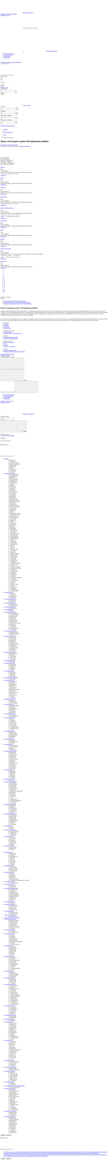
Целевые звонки (8, 332)
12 (4, 282)
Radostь (2, 239)
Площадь (3, 111)
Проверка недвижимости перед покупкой (14, 351)
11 (4, 281)
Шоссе (2, 86)
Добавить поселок (5, 15)
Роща (2, 230)
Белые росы (4, 196)
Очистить (25, 105)
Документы (6, 326)
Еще (29, 105)
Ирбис (2, 178)
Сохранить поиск (5, 62)
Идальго (3, 167)
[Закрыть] (1, 415)
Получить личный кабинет (7, 435)
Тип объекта (4, 76)
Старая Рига (4, 220)
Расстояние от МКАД (6, 115)
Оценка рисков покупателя (7, 354)
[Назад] (12, 375)
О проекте (6, 324)
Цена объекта (4, 89)
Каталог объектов (8, 132)
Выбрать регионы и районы (8, 125)
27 (4, 290)
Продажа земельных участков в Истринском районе (17, 302)
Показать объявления (25, 146)
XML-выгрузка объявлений (11, 338)
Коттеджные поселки (9, 53)
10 (4, 280)
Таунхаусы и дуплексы (9, 346)
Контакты (6, 325)
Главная (6, 129)
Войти (24, 431)
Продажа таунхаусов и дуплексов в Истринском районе (18, 303)
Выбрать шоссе (4, 87)
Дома (5, 135)
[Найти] (26, 387)
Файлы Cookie (7, 328)
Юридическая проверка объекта (9, 14)
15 (4, 286)
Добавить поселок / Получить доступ (13, 333)
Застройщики (7, 56)
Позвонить (3, 175)
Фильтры (12, 62)
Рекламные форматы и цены (11, 337)
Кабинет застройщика (51, 51)
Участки (6, 345)
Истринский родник (6, 248)
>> (4, 292)
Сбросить (9, 1135)
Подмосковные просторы (7, 208)
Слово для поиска (5, 63)
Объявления (7, 57)
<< (4, 270)
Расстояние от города (6, 120)
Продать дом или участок (10, 350)
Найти (2, 93)
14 (4, 285)
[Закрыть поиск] (37, 28)
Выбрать (3, 1135)
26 (4, 289)
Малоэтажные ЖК (8, 55)
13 (4, 284)
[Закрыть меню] (12, 363)
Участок (3, 106)
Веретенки (3, 261)
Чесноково (3, 187)
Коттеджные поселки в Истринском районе (15, 301)
